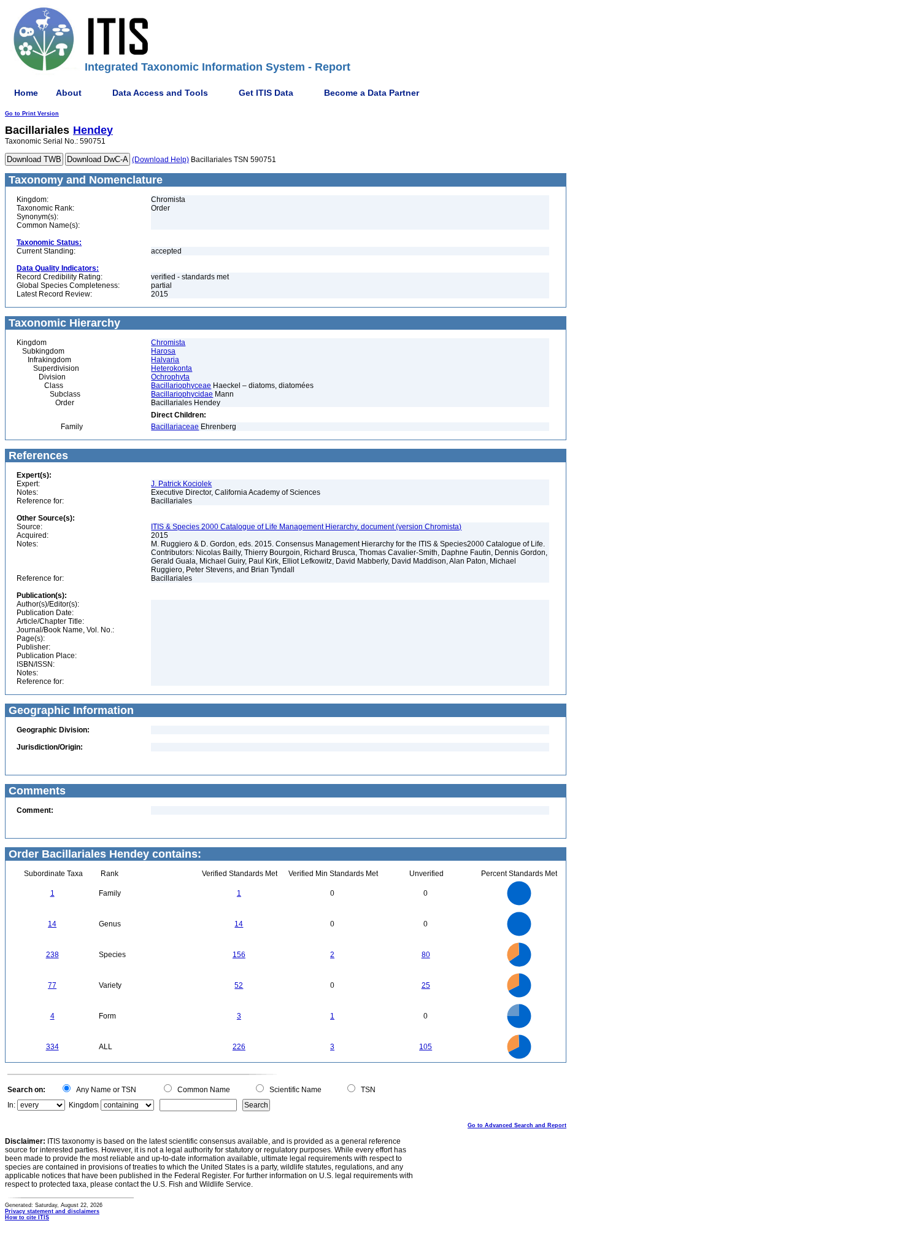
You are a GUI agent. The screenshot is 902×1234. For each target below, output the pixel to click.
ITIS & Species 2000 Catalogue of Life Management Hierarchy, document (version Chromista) (306, 526)
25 (426, 985)
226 (239, 1046)
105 (425, 1046)
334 (52, 1046)
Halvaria (165, 359)
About (69, 93)
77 (52, 985)
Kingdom (84, 1105)
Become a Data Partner (371, 93)
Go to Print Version (32, 114)
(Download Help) (160, 159)
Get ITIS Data (266, 93)
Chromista (168, 342)
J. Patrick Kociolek (181, 483)
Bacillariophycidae (182, 394)
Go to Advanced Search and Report (517, 1125)
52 (238, 985)
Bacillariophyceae (181, 385)
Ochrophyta (170, 377)
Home (26, 93)
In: (11, 1105)
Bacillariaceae (175, 426)
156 (239, 954)
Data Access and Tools (160, 93)
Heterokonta (171, 368)
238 (52, 954)
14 (52, 924)
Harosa (163, 351)
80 (426, 954)
